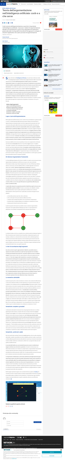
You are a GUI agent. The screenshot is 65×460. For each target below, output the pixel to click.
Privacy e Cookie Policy (19, 439)
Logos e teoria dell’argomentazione (13, 105)
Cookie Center (40, 439)
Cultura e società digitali (10, 19)
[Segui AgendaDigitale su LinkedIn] (23, 437)
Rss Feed (13, 439)
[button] (3, 4)
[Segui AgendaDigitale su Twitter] (25, 437)
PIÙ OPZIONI (51, 456)
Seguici (19, 437)
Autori (8, 439)
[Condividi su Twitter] (6, 23)
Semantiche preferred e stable (12, 113)
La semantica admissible (11, 110)
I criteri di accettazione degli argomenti (14, 108)
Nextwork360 (6, 444)
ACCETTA (52, 452)
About (5, 439)
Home (3, 19)
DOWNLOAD (58, 29)
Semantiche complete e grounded (13, 111)
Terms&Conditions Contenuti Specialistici (30, 439)
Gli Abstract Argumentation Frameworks (14, 107)
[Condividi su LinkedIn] (4, 23)
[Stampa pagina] (12, 23)
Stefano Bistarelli (5, 37)
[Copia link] (10, 23)
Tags (10, 439)
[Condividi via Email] (8, 23)
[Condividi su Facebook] (3, 23)
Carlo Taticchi (5, 41)
